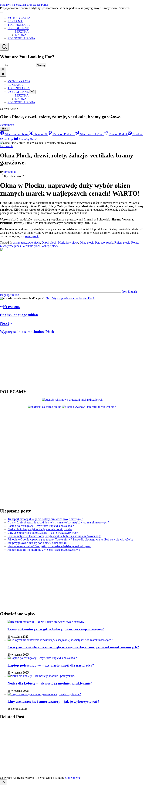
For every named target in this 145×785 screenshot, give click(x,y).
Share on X (40, 134)
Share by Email (27, 139)
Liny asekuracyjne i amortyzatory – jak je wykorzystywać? (43, 532)
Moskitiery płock (68, 242)
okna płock (32, 236)
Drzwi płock (49, 242)
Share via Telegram (91, 134)
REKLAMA (15, 21)
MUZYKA (22, 31)
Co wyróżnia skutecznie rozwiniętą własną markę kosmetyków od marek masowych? (59, 522)
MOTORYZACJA (19, 17)
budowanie (6, 146)
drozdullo (10, 171)
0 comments (7, 124)
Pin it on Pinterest (63, 134)
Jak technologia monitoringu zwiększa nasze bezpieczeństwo (44, 549)
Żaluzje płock (50, 246)
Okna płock (87, 242)
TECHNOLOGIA (19, 24)
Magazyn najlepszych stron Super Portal (24, 4)
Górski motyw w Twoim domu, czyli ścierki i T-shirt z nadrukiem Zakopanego (54, 536)
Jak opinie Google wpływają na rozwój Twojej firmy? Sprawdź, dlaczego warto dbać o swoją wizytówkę (70, 539)
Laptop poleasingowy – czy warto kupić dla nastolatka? (41, 525)
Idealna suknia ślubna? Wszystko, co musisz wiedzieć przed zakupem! (49, 546)
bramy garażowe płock (26, 242)
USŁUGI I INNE (18, 28)
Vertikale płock (31, 246)
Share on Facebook (17, 134)
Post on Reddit (118, 134)
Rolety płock (122, 242)
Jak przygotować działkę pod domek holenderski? (37, 542)
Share (5, 128)
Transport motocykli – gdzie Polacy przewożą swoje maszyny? (45, 519)
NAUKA (20, 35)
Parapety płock (104, 242)
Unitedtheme (72, 777)
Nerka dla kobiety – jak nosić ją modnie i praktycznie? (40, 529)
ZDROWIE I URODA (21, 38)
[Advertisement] (23, 361)
